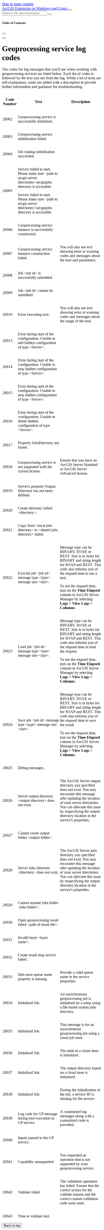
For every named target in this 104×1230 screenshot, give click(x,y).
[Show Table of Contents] (4, 38)
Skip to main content (17, 4)
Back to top (12, 1225)
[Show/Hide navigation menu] (70, 9)
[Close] (4, 33)
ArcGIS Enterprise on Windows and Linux (35, 8)
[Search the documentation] (50, 14)
